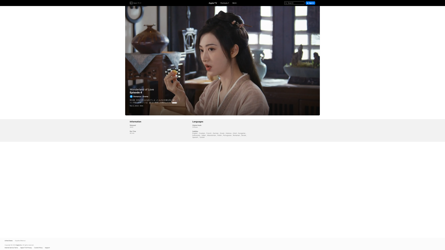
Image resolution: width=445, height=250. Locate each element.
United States (9, 240)
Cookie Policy (38, 247)
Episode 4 (222, 60)
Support (47, 247)
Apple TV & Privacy (26, 247)
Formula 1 (225, 3)
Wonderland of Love (142, 89)
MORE (174, 103)
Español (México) (20, 240)
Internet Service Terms (11, 247)
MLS (234, 3)
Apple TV (213, 3)
